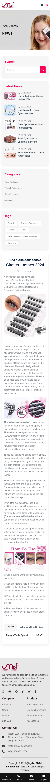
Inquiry (5, 715)
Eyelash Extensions (13, 188)
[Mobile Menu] (47, 5)
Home (5, 26)
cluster (23, 230)
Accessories (9, 200)
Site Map (6, 721)
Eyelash (11, 223)
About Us (6, 704)
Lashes (11, 230)
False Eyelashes (11, 182)
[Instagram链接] (16, 691)
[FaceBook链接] (35, 691)
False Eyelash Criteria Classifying (22, 236)
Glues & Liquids (11, 194)
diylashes (12, 243)
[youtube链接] (9, 691)
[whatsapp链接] (3, 691)
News (14, 26)
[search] (42, 5)
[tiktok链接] (23, 691)
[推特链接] (29, 691)
